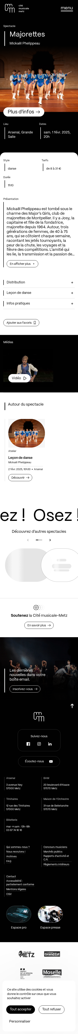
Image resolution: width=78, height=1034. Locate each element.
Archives (11, 856)
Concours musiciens (55, 847)
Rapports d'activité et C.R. (56, 858)
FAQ (8, 861)
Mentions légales (16, 889)
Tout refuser (51, 1009)
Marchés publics (52, 852)
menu (67, 8)
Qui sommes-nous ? (18, 847)
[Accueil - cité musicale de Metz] (17, 8)
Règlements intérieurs (56, 864)
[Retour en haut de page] (72, 708)
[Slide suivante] (50, 540)
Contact (11, 876)
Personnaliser (19, 1021)
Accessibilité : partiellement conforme (20, 883)
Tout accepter (20, 1009)
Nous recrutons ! (15, 852)
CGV (9, 894)
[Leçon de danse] (26, 433)
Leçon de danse (20, 457)
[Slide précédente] (27, 540)
